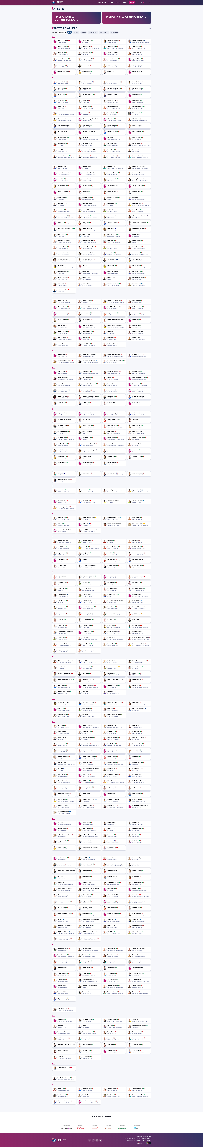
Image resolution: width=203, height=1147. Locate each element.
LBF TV (132, 2)
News (125, 2)
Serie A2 (83, 32)
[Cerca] (138, 2)
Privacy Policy (130, 1140)
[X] (97, 1140)
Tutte (69, 32)
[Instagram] (93, 1140)
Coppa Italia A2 (104, 32)
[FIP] (141, 1143)
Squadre (111, 2)
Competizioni (101, 2)
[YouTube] (100, 1140)
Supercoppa (114, 32)
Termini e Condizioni (146, 1140)
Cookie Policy (137, 1140)
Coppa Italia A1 (93, 32)
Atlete (118, 2)
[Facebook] (89, 1140)
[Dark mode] (141, 2)
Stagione (54, 32)
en (146, 2)
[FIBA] (148, 1143)
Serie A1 (76, 32)
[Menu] (149, 2)
